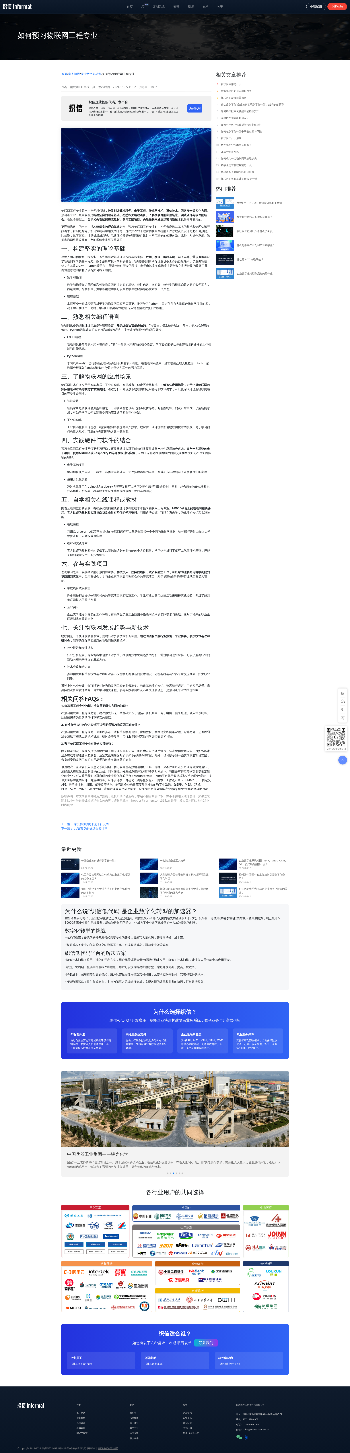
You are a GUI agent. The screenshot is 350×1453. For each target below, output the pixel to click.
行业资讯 (187, 1417)
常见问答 (187, 1423)
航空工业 (134, 1428)
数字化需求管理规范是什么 (234, 165)
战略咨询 (81, 1428)
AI (145, 6)
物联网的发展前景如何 (231, 97)
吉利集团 (134, 1417)
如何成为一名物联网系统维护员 (236, 158)
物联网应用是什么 (229, 84)
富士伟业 (134, 1423)
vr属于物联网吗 (227, 151)
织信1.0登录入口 (191, 1433)
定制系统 (159, 7)
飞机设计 (81, 1423)
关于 (220, 7)
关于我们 (187, 1428)
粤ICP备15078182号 (108, 1448)
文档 (205, 7)
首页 (130, 7)
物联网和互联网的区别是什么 (235, 172)
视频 (191, 7)
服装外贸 (81, 1417)
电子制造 (81, 1412)
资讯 (176, 7)
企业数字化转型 (91, 74)
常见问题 (74, 74)
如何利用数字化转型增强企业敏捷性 (239, 124)
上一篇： (85, 824)
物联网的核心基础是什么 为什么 (236, 178)
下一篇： (84, 828)
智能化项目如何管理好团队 (234, 91)
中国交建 (134, 1433)
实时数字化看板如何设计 (233, 118)
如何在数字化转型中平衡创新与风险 (239, 131)
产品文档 (187, 1412)
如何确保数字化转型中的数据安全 (238, 111)
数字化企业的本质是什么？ (234, 145)
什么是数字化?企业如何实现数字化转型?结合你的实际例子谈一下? (253, 104)
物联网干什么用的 (229, 138)
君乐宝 (133, 1412)
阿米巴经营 (82, 1433)
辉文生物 (134, 1438)
